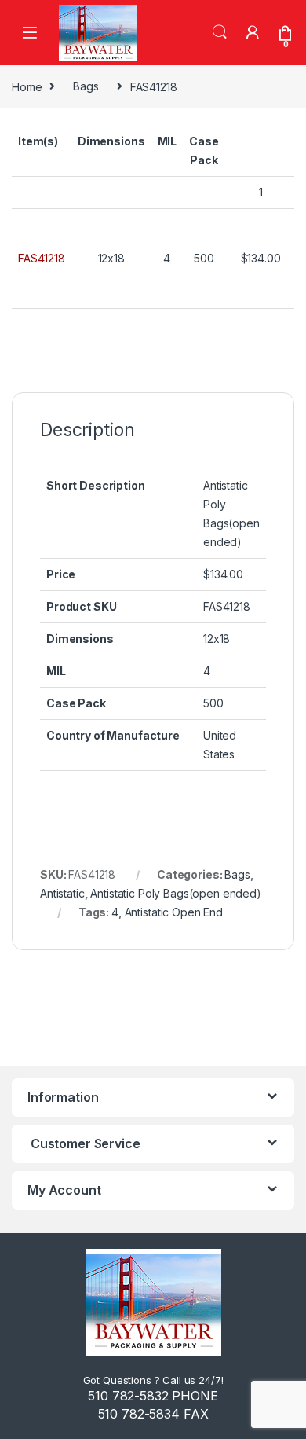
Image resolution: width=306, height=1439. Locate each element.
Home (27, 86)
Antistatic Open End (174, 912)
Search (219, 32)
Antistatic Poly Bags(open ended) (175, 893)
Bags (85, 86)
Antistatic (62, 893)
